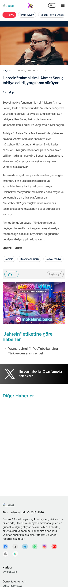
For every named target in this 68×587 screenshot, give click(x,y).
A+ (11, 92)
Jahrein (9, 258)
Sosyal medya (54, 258)
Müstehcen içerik (29, 258)
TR (51, 5)
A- (4, 92)
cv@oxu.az (10, 571)
